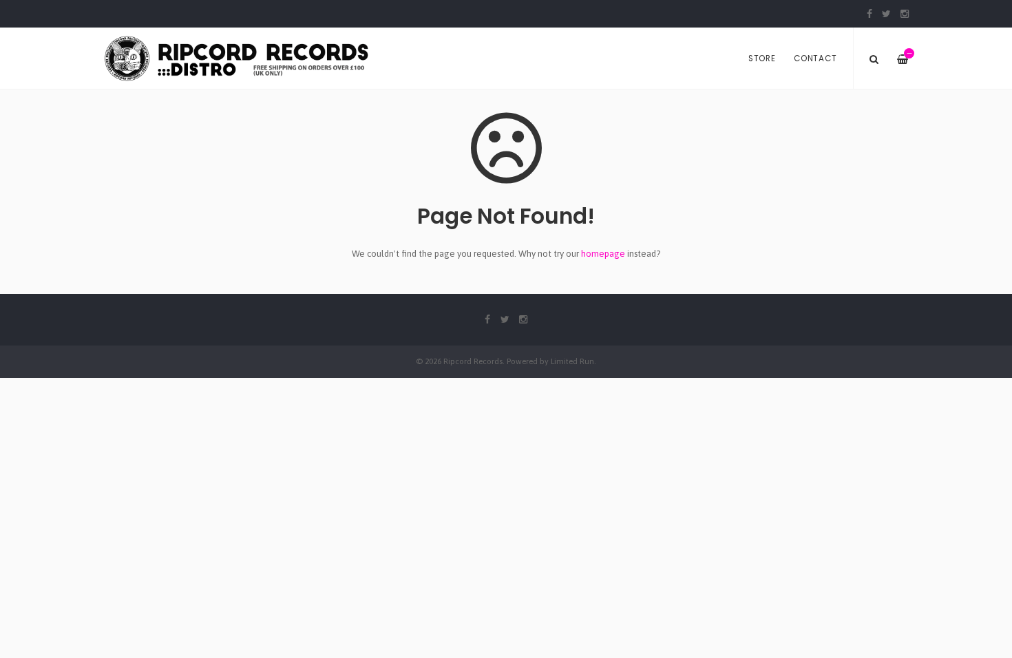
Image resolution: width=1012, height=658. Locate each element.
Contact (815, 58)
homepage (603, 253)
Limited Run (572, 361)
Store (762, 58)
